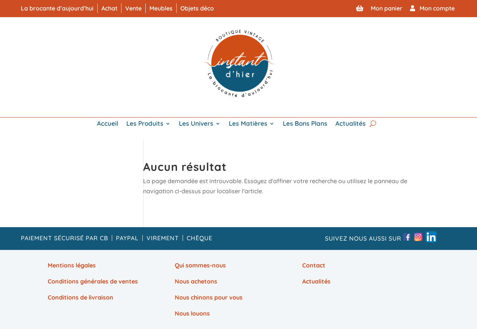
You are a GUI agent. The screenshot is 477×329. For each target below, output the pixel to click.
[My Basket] (359, 8)
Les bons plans (305, 124)
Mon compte (435, 8)
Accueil (107, 124)
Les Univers (196, 124)
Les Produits (144, 124)
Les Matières (248, 124)
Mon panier (386, 8)
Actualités (350, 124)
